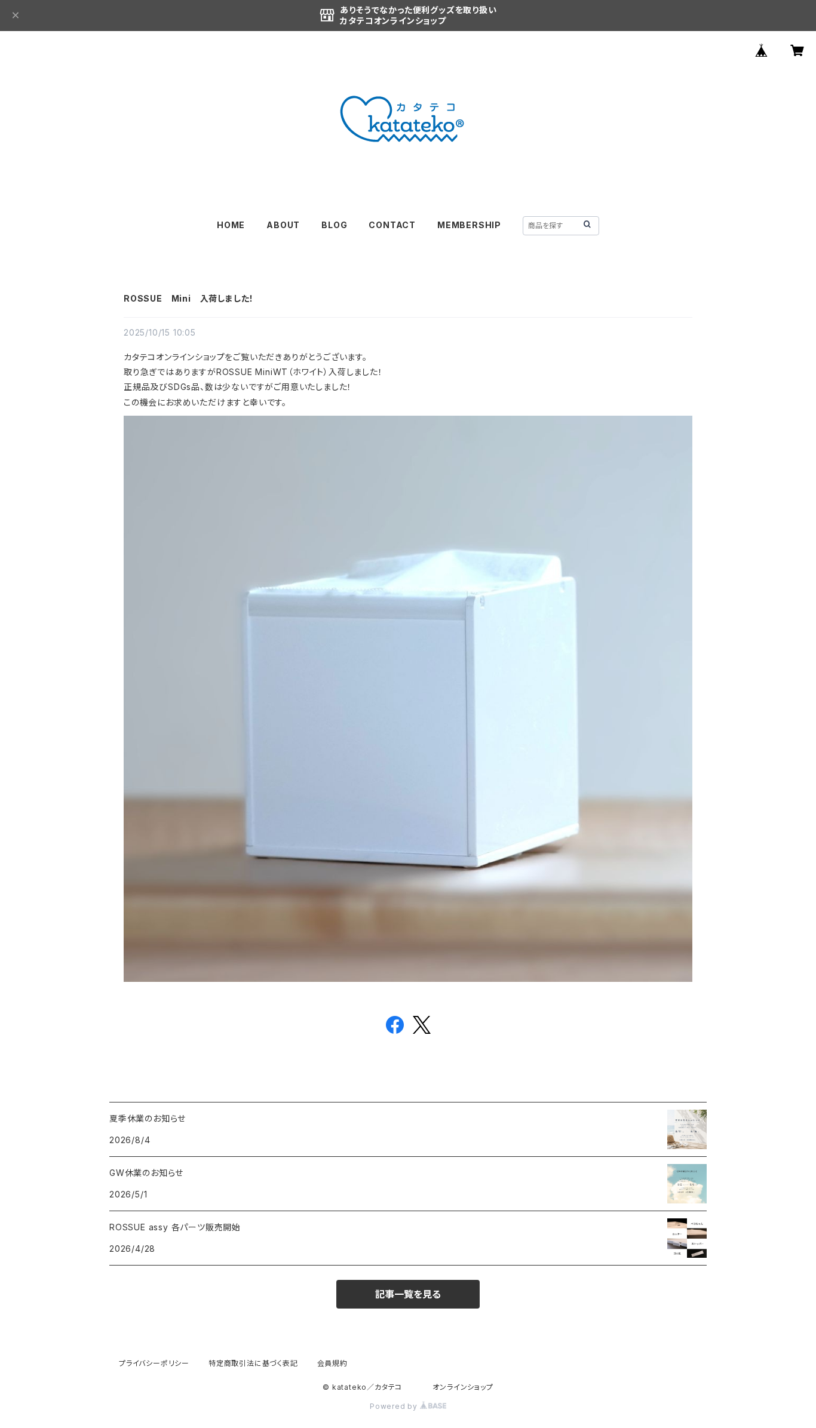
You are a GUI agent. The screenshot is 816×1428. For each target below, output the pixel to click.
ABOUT (283, 225)
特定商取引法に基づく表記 (253, 1363)
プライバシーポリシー (154, 1363)
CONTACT (392, 225)
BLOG (334, 225)
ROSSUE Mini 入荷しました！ (189, 298)
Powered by (395, 1406)
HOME (231, 225)
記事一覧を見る (408, 1294)
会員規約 (332, 1363)
